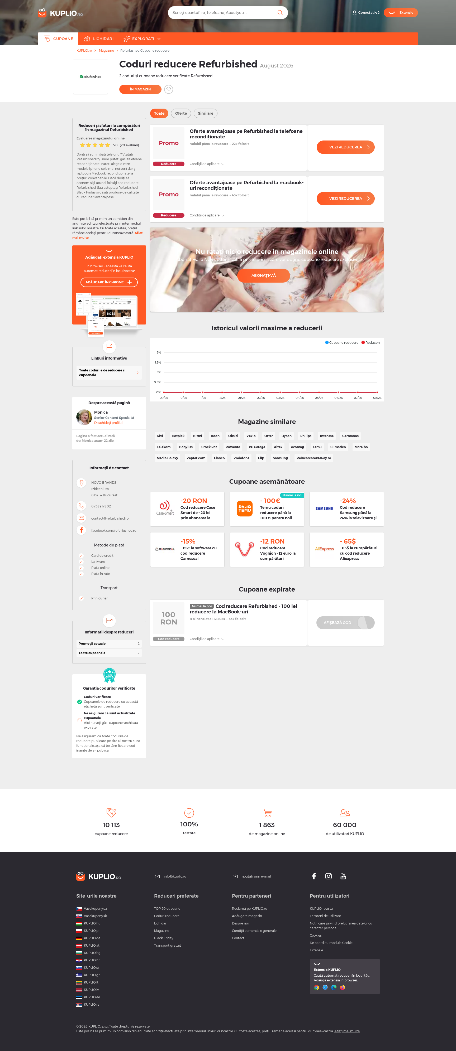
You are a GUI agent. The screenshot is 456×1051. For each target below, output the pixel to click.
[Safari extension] (325, 987)
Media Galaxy (167, 458)
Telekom (163, 447)
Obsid (233, 436)
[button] (341, 342)
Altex (278, 447)
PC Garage (257, 447)
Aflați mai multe (347, 1031)
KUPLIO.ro (84, 50)
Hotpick (178, 436)
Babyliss (186, 447)
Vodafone (241, 458)
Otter (268, 436)
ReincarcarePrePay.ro (314, 458)
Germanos (350, 436)
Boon (215, 436)
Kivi (160, 436)
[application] (267, 369)
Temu (317, 447)
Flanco (219, 458)
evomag (297, 447)
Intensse (327, 436)
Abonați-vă (263, 275)
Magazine (106, 50)
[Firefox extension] (343, 987)
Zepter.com (196, 458)
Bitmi (197, 436)
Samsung (280, 458)
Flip (261, 458)
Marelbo (361, 447)
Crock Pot (209, 447)
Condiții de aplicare (205, 164)
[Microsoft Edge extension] (334, 987)
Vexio (251, 436)
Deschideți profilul (108, 423)
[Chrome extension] (317, 987)
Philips (305, 436)
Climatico (338, 447)
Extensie (316, 950)
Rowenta (233, 447)
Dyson (287, 436)
